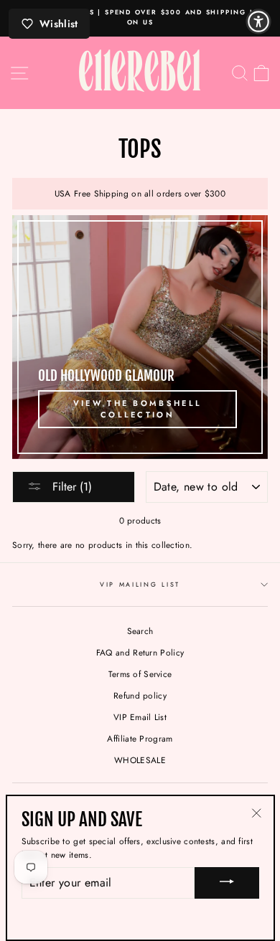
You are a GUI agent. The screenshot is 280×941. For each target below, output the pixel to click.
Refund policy (140, 695)
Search (140, 631)
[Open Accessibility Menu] (258, 21)
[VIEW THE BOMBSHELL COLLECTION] (140, 337)
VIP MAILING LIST (140, 584)
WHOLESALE (140, 760)
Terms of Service (140, 674)
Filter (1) (70, 486)
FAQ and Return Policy (140, 652)
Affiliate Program (139, 738)
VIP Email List (140, 717)
